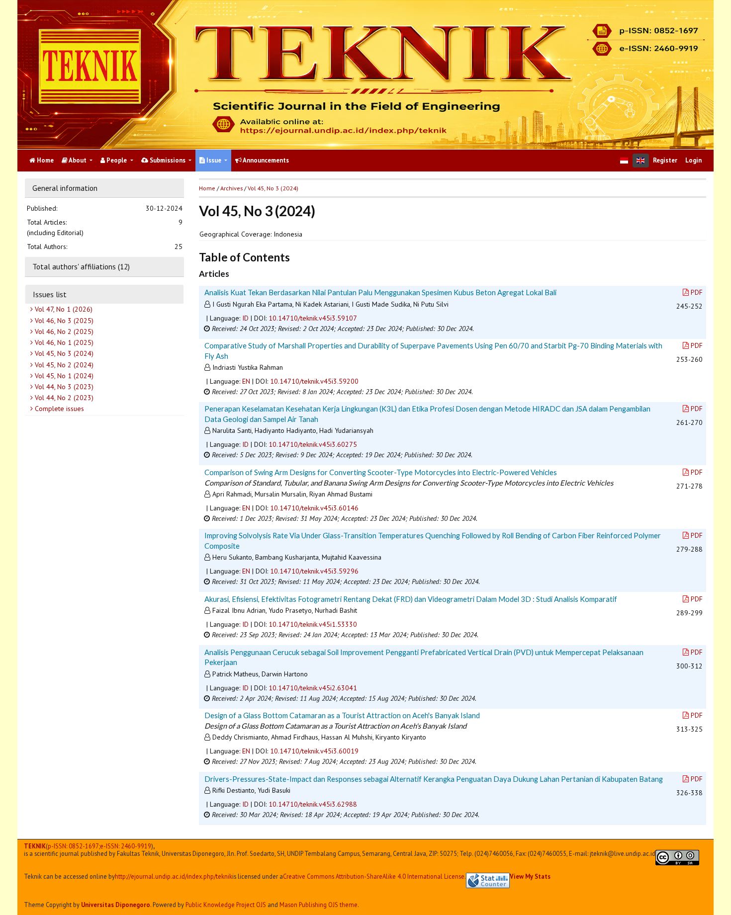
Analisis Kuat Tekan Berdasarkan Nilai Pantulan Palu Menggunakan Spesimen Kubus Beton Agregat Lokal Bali (380, 292)
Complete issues (58, 408)
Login (693, 160)
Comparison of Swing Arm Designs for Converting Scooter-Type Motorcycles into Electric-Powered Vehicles (380, 472)
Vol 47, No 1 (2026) (62, 309)
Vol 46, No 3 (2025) (63, 320)
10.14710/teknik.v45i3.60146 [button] (314, 507)
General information (64, 188)
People (116, 160)
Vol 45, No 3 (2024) (63, 353)
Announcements (265, 160)
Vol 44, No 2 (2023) (63, 397)
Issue (214, 160)
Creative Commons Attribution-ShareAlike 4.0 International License (373, 876)
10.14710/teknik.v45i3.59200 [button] (314, 381)
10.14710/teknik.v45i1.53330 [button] (313, 624)
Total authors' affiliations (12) (81, 266)
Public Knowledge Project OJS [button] (225, 905)
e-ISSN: (125, 846)
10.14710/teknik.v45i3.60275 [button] (313, 444)
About (78, 160)
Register (665, 160)
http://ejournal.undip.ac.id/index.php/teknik (173, 876)
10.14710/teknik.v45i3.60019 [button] (314, 751)
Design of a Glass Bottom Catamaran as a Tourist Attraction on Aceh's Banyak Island (342, 715)
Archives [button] (231, 188)
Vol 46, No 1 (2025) (63, 342)
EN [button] (246, 381)
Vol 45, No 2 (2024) (63, 364)
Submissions (167, 160)
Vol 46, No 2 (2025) (63, 331)
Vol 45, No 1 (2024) (63, 375)
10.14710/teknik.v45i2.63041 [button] (313, 687)
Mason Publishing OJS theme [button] (318, 905)
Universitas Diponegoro (115, 905)
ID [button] (245, 318)
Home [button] (207, 188)
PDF (697, 292)
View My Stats (530, 876)
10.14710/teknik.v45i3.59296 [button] (314, 571)
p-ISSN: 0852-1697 (73, 846)
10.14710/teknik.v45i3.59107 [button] (313, 318)
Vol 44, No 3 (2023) (63, 386)
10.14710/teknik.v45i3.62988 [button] (313, 804)
